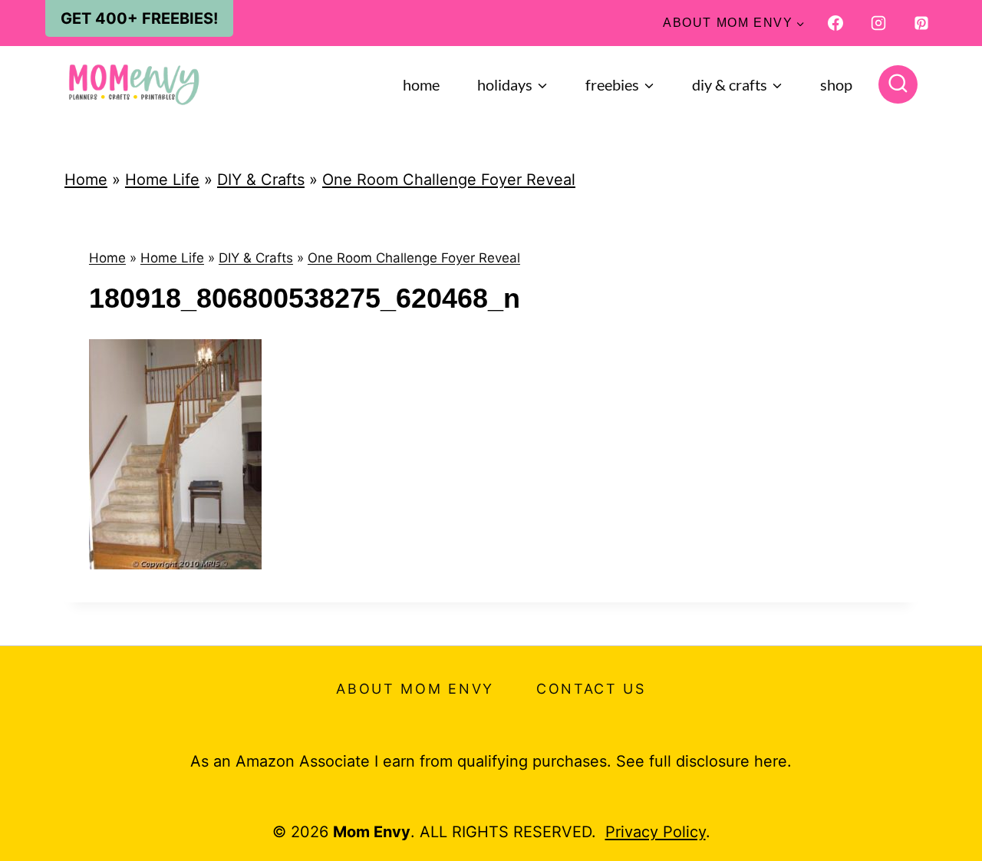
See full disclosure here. (704, 761)
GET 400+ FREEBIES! (139, 18)
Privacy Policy (655, 832)
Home (421, 84)
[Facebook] (835, 23)
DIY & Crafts (261, 179)
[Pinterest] (921, 23)
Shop (836, 84)
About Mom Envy (415, 689)
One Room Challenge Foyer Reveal (448, 179)
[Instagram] (878, 23)
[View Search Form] (898, 84)
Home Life (162, 179)
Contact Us (591, 689)
